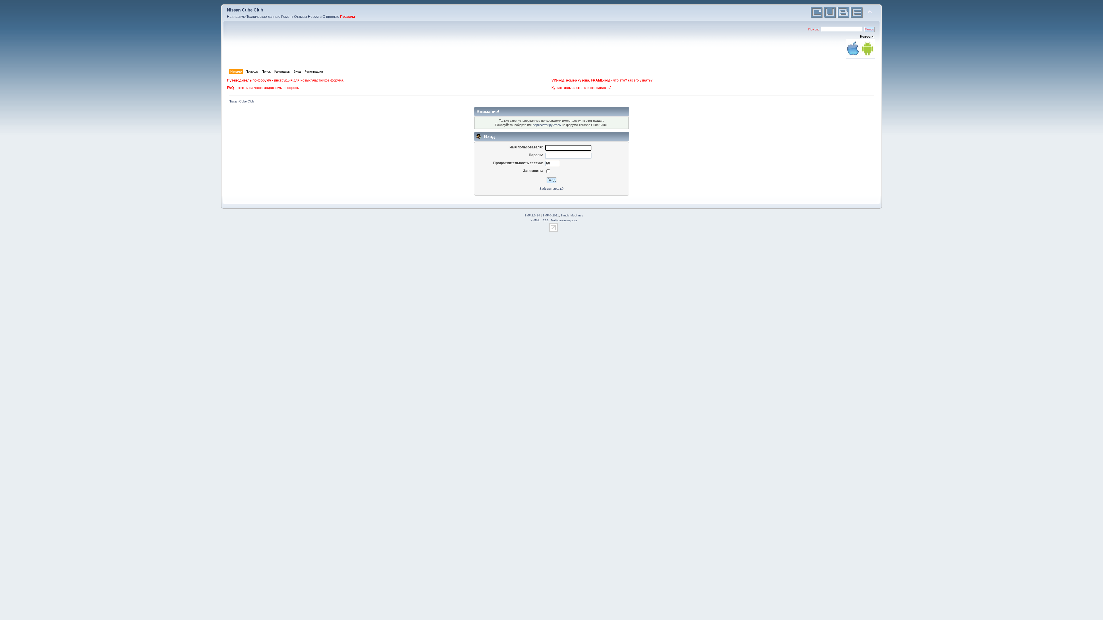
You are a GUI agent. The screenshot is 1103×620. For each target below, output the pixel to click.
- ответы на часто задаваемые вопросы (263, 88)
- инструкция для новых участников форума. (285, 80)
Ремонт (287, 17)
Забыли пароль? (551, 188)
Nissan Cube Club (245, 9)
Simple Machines (572, 215)
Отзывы (300, 17)
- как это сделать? (582, 88)
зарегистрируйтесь (547, 125)
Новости (315, 17)
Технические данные (263, 17)
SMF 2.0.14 (532, 215)
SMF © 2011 (551, 215)
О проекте (331, 17)
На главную (236, 17)
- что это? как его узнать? (602, 80)
